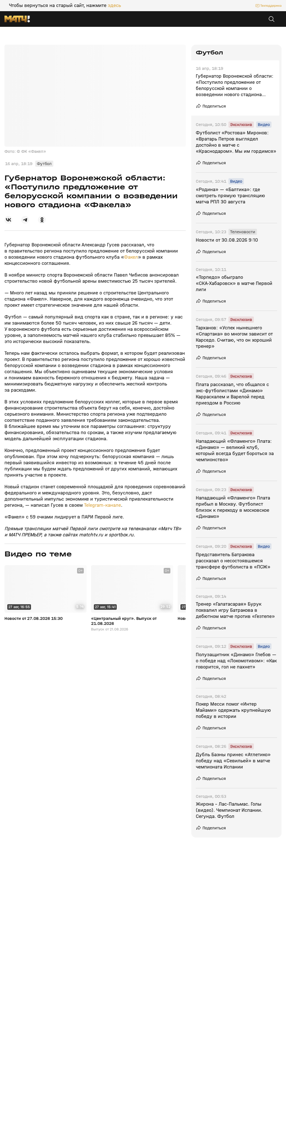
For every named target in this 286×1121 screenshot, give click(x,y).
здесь (114, 5)
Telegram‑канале (102, 505)
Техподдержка (271, 5)
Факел (131, 257)
